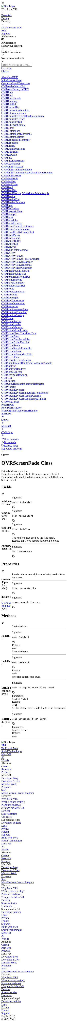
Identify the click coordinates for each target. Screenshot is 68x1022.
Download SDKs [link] (10, 781)
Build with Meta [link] (9, 748)
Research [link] (6, 769)
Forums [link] (5, 831)
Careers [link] (5, 766)
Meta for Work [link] (9, 784)
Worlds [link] (5, 760)
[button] (34, 3)
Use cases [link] (6, 816)
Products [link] (5, 772)
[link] (8, 6)
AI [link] (2, 757)
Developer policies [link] (11, 822)
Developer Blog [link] (9, 778)
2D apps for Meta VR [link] (12, 807)
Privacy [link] (5, 828)
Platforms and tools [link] (11, 804)
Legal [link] (4, 825)
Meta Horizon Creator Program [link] (17, 793)
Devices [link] (5, 810)
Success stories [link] (9, 813)
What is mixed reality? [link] (13, 801)
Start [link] (3, 790)
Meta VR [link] (6, 754)
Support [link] (5, 834)
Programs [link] (6, 787)
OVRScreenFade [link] (6, 604)
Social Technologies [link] (11, 751)
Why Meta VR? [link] (9, 798)
